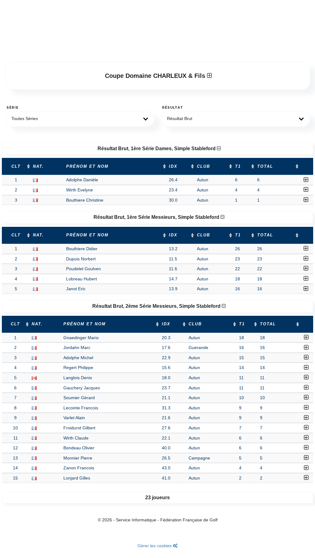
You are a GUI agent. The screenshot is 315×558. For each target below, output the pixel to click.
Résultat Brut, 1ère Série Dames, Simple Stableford (157, 148)
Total (265, 166)
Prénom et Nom (87, 166)
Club (203, 166)
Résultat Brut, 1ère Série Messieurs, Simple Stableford (157, 217)
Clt (16, 166)
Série (12, 108)
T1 (238, 166)
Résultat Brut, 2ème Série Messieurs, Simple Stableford (157, 306)
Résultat (172, 108)
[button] (79, 119)
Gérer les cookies (155, 545)
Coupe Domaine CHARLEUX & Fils (156, 75)
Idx (173, 166)
